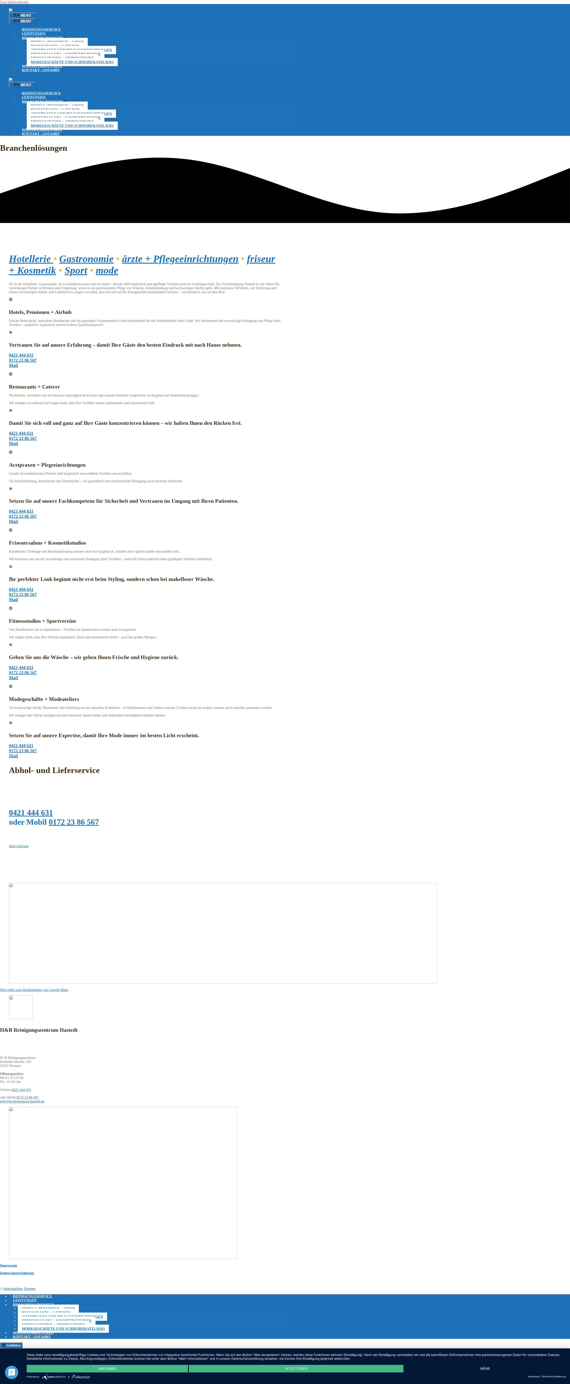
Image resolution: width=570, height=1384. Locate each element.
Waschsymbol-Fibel (42, 66)
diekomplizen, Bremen (19, 1288)
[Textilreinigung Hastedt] (37, 80)
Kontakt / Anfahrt (41, 70)
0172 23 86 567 (23, 360)
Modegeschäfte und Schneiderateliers (72, 62)
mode (107, 270)
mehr (485, 1368)
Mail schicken (18, 846)
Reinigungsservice (41, 29)
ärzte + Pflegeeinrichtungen (180, 258)
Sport (76, 270)
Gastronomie (86, 258)
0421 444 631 (21, 354)
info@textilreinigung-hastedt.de (22, 1101)
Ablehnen (107, 1368)
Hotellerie (31, 258)
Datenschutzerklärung (554, 1376)
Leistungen (34, 33)
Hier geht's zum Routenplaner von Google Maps (34, 990)
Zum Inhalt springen (14, 2)
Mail (13, 365)
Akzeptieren (296, 1368)
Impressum (534, 1376)
